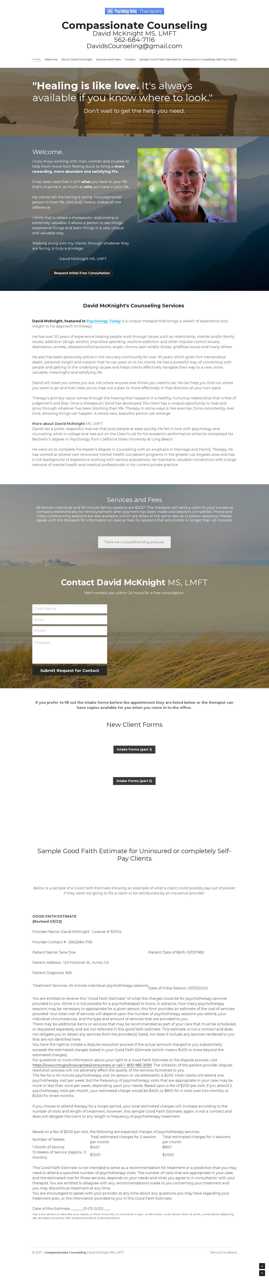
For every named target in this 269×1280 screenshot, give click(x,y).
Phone (40, 631)
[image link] (134, 10)
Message (42, 642)
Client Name (45, 608)
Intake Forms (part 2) (134, 781)
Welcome (51, 59)
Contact (130, 59)
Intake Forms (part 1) (134, 749)
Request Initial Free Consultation (82, 273)
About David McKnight (76, 59)
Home (36, 59)
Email (39, 619)
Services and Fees (108, 59)
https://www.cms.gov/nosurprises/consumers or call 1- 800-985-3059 (92, 1065)
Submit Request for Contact (69, 670)
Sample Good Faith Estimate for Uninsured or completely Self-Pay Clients (188, 59)
